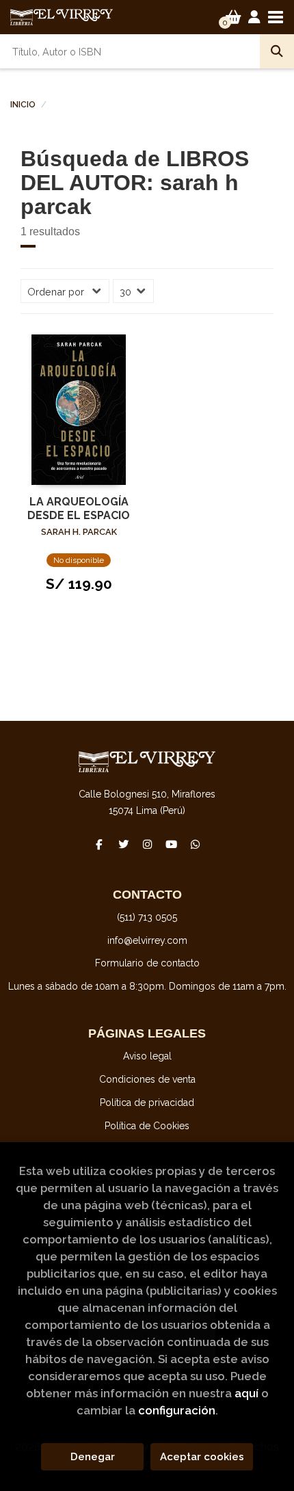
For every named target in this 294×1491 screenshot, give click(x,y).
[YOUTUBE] (171, 844)
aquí (246, 1393)
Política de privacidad (147, 1102)
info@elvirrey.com (147, 940)
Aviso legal (147, 1056)
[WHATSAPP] (195, 844)
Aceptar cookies (202, 1457)
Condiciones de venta (147, 1079)
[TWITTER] (123, 844)
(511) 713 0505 (147, 917)
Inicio (23, 104)
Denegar (92, 1457)
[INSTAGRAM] (147, 844)
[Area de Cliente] (254, 17)
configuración (176, 1410)
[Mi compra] (233, 17)
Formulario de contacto (147, 963)
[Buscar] (277, 51)
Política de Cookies (147, 1125)
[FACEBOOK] (99, 844)
